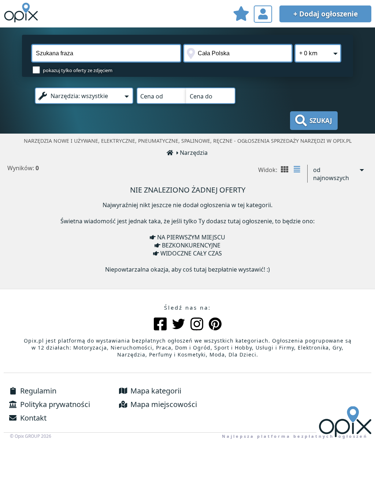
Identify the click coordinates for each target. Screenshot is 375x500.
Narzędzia (194, 153)
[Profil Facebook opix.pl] (160, 325)
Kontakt (32, 418)
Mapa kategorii (155, 391)
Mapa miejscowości (163, 404)
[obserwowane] (241, 14)
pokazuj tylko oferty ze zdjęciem (77, 70)
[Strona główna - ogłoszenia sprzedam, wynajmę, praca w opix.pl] (170, 153)
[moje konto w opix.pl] (263, 14)
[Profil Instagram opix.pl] (197, 325)
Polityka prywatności (54, 404)
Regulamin (37, 391)
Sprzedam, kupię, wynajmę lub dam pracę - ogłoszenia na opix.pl (22, 13)
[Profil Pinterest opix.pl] (215, 325)
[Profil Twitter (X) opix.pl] (178, 325)
